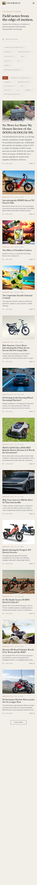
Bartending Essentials (13, 69)
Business (8, 51)
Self (24, 56)
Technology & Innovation (14, 47)
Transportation (25, 51)
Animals (8, 65)
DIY (19, 60)
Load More (18, 722)
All (5, 77)
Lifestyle (8, 60)
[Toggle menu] (33, 3)
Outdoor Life (10, 56)
